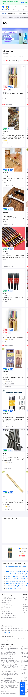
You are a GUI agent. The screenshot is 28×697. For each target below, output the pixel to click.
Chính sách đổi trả (5, 609)
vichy (15, 640)
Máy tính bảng (7, 675)
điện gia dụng (16, 9)
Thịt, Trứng (8, 660)
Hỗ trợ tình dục (12, 687)
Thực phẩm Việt (12, 661)
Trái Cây (3, 660)
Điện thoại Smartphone (6, 673)
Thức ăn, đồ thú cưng (8, 667)
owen (25, 638)
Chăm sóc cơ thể (8, 682)
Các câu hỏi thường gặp (6, 600)
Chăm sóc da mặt (5, 680)
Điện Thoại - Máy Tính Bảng (8, 671)
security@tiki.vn (12, 617)
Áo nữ (22, 648)
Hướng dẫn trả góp (5, 611)
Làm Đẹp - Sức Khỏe (6, 678)
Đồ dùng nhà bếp (5, 693)
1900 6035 (7, 632)
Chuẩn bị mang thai (8, 656)
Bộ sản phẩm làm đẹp (9, 688)
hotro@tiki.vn (13, 615)
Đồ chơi (15, 648)
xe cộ (22, 9)
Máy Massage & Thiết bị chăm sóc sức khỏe (10, 683)
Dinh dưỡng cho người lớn (9, 653)
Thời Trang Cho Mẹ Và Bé (7, 648)
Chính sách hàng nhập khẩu (7, 613)
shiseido (3, 640)
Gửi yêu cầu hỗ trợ (5, 602)
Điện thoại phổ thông (8, 674)
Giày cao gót (24, 669)
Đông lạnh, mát (10, 662)
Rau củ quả (6, 661)
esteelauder (11, 638)
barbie (21, 638)
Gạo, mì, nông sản (8, 664)
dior (6, 638)
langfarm (8, 640)
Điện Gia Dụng (5, 691)
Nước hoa (6, 687)
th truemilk (16, 638)
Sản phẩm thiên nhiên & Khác (9, 684)
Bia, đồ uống (6, 665)
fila (18, 640)
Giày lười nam (24, 677)
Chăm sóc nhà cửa (9, 669)
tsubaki (21, 640)
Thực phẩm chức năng (9, 681)
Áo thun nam (23, 657)
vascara (3, 638)
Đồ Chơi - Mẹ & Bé (6, 646)
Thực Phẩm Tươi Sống (7, 658)
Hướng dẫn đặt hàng (5, 604)
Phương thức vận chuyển (6, 606)
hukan (12, 640)
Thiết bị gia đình (13, 693)
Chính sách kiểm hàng (6, 607)
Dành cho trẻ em (8, 666)
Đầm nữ (26, 648)
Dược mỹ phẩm (13, 688)
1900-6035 (7, 597)
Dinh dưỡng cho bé (8, 652)
